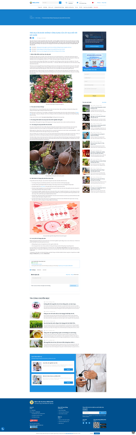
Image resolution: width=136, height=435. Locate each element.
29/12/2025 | (48, 49)
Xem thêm (104, 102)
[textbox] (94, 85)
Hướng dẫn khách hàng (59, 7)
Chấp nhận (97, 433)
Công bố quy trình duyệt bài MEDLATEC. (65, 265)
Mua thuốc (96, 7)
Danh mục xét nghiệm (88, 7)
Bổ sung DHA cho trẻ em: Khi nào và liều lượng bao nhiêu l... (59, 342)
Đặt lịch (68, 369)
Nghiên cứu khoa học (69, 7)
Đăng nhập (104, 2)
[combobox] (94, 85)
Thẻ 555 (80, 7)
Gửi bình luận (73, 285)
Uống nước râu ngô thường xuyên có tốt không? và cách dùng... (60, 332)
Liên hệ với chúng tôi (94, 46)
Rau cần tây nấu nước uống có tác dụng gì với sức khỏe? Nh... (60, 323)
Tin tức (76, 7)
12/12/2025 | (51, 47)
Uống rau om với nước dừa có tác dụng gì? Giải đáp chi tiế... (59, 313)
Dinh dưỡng (38, 17)
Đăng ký (98, 2)
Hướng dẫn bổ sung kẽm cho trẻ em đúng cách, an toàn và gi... (60, 304)
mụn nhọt (43, 186)
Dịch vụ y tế (50, 7)
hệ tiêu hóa (39, 269)
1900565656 (33, 410)
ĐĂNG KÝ (103, 412)
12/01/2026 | (48, 51)
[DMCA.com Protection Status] (34, 427)
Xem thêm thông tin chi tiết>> (37, 264)
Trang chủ (32, 17)
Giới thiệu (45, 7)
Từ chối (91, 433)
